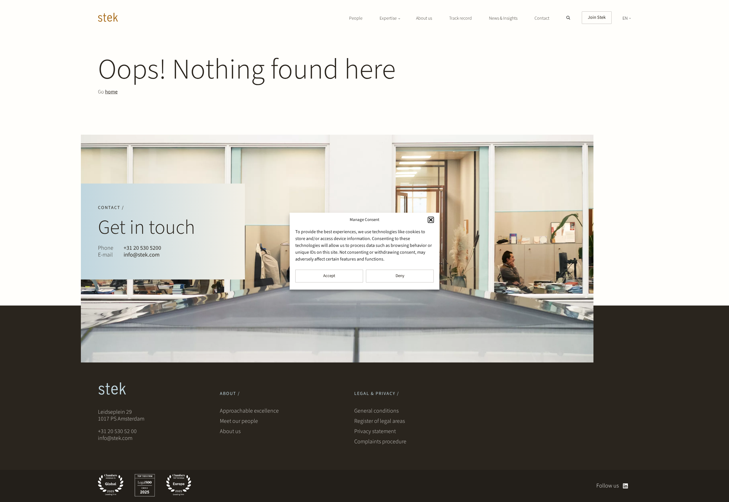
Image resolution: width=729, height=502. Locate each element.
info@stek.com (142, 254)
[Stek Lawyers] (108, 18)
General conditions (376, 411)
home (111, 91)
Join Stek (597, 17)
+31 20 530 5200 (142, 248)
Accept (329, 276)
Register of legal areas (379, 421)
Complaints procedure (380, 442)
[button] (431, 220)
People (356, 18)
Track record (460, 18)
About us (424, 18)
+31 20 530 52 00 (117, 431)
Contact (542, 18)
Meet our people (239, 421)
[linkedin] (625, 485)
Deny (400, 276)
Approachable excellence (249, 411)
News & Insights (503, 18)
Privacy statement (375, 431)
